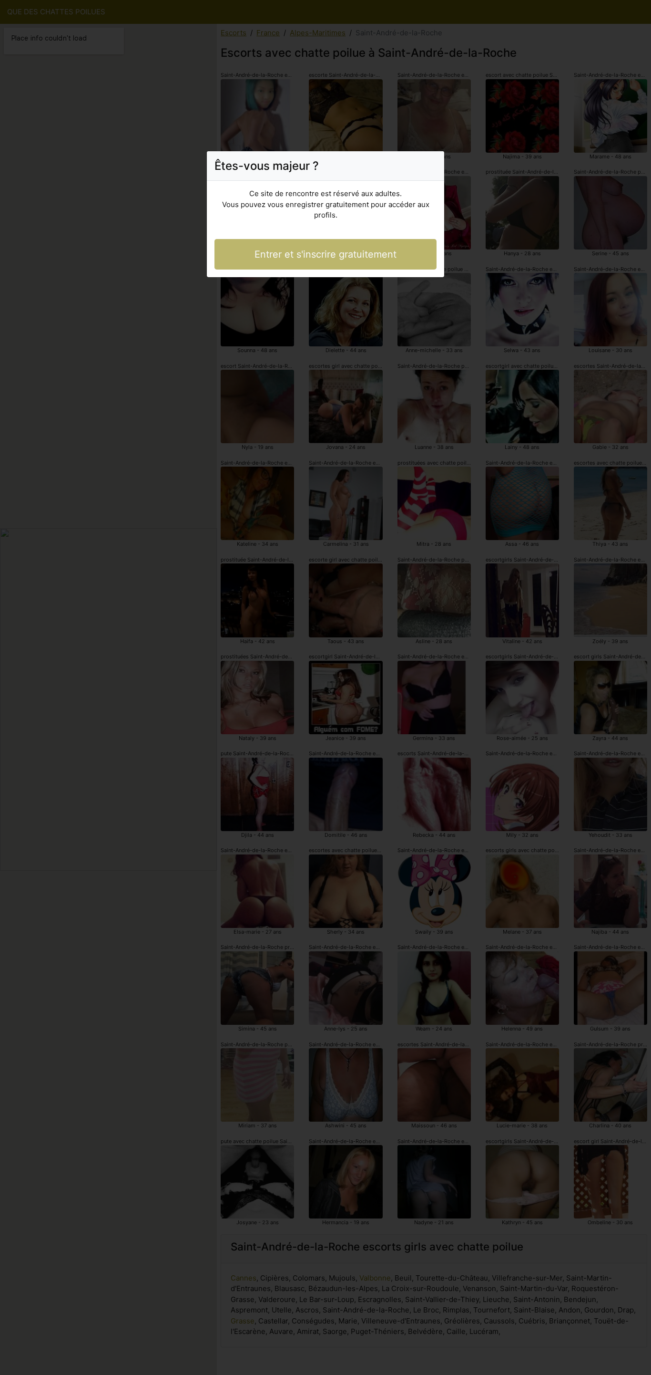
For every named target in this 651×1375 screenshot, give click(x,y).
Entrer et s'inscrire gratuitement (325, 254)
